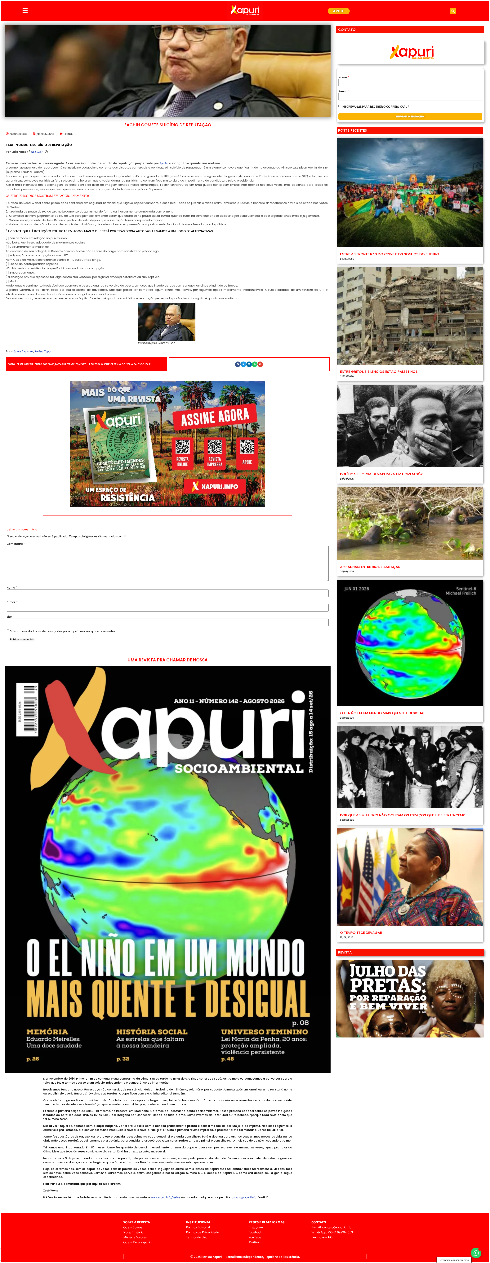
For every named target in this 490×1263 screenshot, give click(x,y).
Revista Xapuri (43, 351)
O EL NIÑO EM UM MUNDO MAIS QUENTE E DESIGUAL (382, 713)
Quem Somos (132, 1227)
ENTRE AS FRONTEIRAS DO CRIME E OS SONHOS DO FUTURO (389, 254)
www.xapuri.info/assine (165, 1197)
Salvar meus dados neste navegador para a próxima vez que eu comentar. (63, 631)
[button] (453, 11)
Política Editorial (198, 1227)
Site (9, 616)
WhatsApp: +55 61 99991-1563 (332, 1232)
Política (68, 133)
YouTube (255, 1237)
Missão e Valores (135, 1237)
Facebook (255, 1232)
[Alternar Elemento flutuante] (476, 1253)
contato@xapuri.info (244, 1197)
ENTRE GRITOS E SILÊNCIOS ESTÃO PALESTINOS (379, 371)
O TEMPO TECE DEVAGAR (361, 932)
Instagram (256, 1227)
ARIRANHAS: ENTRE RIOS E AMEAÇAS (370, 566)
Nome (12, 587)
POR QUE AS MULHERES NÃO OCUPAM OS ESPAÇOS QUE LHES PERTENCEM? (402, 815)
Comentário (16, 543)
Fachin (164, 163)
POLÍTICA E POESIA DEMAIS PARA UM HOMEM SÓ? (381, 474)
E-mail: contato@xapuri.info (331, 1227)
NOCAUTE (37, 152)
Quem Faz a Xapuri (136, 1242)
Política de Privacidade (202, 1232)
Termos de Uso (196, 1237)
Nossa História (133, 1232)
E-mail (12, 602)
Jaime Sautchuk (23, 351)
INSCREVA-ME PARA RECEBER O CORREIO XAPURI (376, 106)
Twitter (254, 1242)
